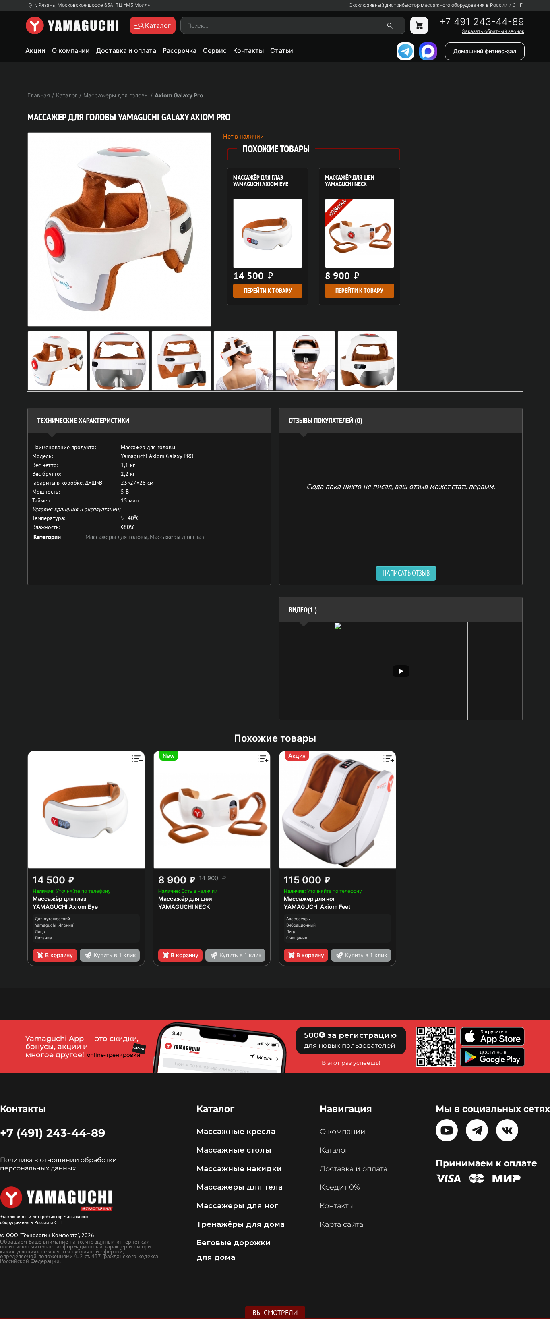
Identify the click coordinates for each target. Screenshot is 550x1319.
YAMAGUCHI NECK (184, 906)
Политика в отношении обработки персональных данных (58, 1164)
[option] (400, 671)
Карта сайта (341, 1224)
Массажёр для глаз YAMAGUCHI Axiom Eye (260, 181)
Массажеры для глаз (177, 537)
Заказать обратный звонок (493, 31)
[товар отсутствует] (419, 25)
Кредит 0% (340, 1187)
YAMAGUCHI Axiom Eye (65, 906)
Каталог (334, 1150)
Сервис (215, 50)
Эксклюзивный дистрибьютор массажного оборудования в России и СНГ (436, 5)
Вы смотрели (275, 1312)
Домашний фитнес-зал (484, 51)
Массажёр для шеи (185, 898)
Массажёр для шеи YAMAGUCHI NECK (349, 181)
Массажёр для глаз (59, 898)
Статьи (281, 50)
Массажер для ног (309, 898)
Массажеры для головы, (117, 537)
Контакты (248, 50)
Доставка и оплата (126, 50)
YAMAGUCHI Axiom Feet (317, 906)
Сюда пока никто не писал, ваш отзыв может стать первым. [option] (400, 486)
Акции (35, 50)
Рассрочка (179, 50)
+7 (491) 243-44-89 (52, 1133)
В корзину (59, 955)
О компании (71, 50)
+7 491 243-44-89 (481, 22)
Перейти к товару (268, 290)
